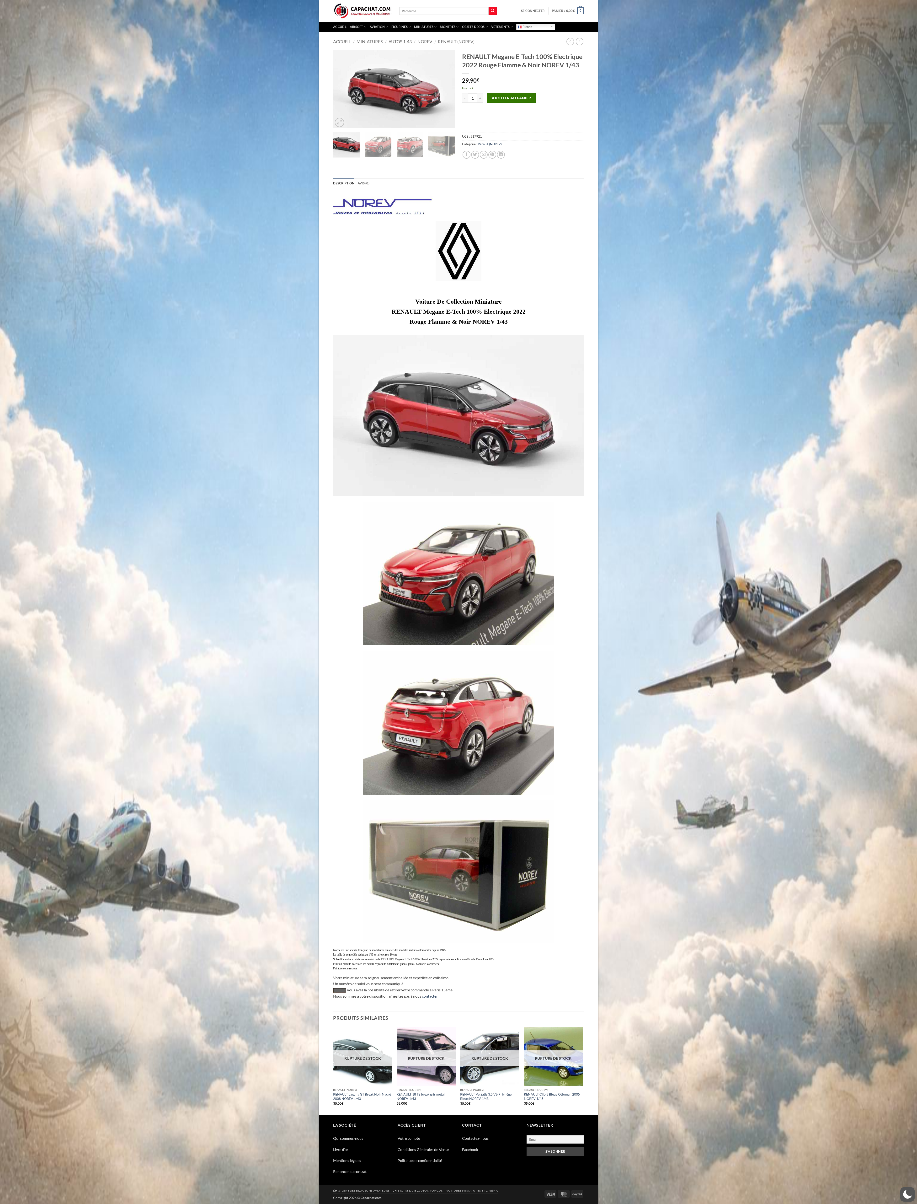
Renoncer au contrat (350, 1171)
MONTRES (447, 27)
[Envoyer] (493, 11)
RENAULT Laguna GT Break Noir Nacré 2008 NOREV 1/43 (362, 1096)
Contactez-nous (475, 1138)
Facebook (470, 1149)
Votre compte (409, 1138)
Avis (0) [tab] (363, 183)
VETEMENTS (500, 27)
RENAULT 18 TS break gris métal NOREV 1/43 (421, 1096)
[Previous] (341, 89)
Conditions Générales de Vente (423, 1149)
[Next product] (570, 41)
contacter (430, 996)
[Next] (446, 89)
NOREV (424, 41)
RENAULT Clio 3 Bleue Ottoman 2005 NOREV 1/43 (552, 1096)
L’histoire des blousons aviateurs (361, 1190)
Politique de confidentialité (420, 1160)
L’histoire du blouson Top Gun (418, 1190)
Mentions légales (347, 1160)
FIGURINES (399, 27)
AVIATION (377, 27)
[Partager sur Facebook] (466, 155)
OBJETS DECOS (473, 27)
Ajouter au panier (511, 98)
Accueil (340, 27)
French (527, 26)
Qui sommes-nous (348, 1138)
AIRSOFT (356, 27)
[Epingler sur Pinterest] (492, 155)
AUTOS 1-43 (400, 41)
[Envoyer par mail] (484, 155)
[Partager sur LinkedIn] (501, 155)
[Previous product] (579, 41)
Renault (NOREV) (456, 41)
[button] (533, 11)
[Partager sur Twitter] (475, 155)
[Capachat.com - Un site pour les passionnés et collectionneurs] (362, 11)
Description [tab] (343, 183)
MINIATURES (423, 27)
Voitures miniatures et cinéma (472, 1190)
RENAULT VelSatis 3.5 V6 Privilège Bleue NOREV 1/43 (486, 1096)
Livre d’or (340, 1149)
